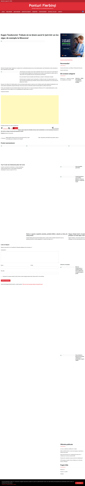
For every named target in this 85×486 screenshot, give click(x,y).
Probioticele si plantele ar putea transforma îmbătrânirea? (71, 458)
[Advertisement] (42, 22)
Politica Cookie (13, 484)
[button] (16, 484)
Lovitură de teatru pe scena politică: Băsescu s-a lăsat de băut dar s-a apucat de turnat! (79, 179)
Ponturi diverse (42, 11)
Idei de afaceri (17, 11)
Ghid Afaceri (9, 11)
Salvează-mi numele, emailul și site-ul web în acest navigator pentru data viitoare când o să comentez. (23, 276)
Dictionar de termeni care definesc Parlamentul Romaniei (71, 68)
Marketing (34, 11)
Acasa (3, 11)
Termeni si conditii (5, 484)
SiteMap (62, 473)
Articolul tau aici (52, 11)
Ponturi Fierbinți (42, 5)
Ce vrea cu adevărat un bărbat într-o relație (68, 448)
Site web (2, 270)
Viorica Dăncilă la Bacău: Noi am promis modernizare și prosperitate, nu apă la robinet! (79, 358)
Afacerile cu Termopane (65, 264)
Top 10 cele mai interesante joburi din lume (13, 164)
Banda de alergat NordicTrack (66, 60)
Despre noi (62, 469)
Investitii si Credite (26, 11)
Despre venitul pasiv (64, 70)
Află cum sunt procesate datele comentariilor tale (33, 284)
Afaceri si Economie (9, 133)
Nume (2, 265)
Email (32, 265)
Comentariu (3, 250)
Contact (60, 11)
